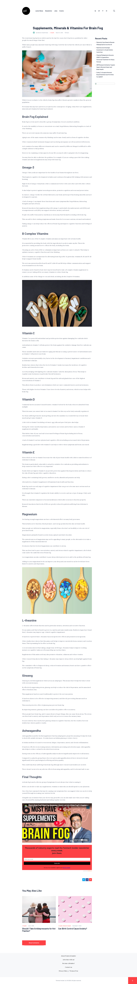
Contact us (68, 967)
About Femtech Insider (68, 956)
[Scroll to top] (132, 980)
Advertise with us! (68, 960)
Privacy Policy (63, 971)
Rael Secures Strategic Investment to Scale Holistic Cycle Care (104, 50)
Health (52, 32)
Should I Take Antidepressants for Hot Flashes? (38, 929)
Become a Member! (68, 963)
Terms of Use (74, 971)
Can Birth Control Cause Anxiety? (72, 928)
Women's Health (67, 925)
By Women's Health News (42, 32)
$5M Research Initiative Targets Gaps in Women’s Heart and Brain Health (105, 67)
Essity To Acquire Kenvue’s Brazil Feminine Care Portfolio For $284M (105, 75)
